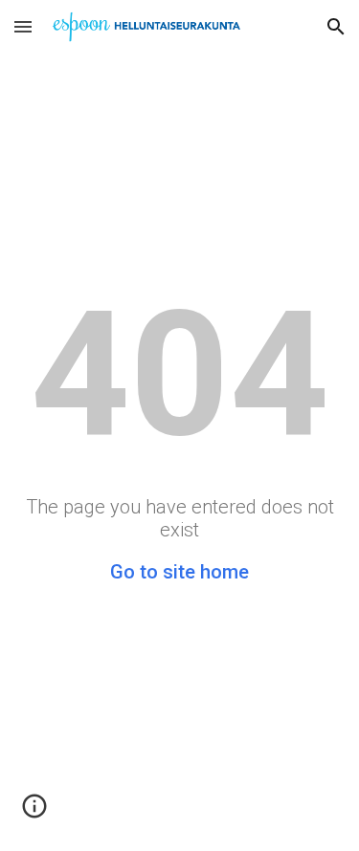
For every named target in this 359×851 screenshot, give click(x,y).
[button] (23, 26)
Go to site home (179, 571)
